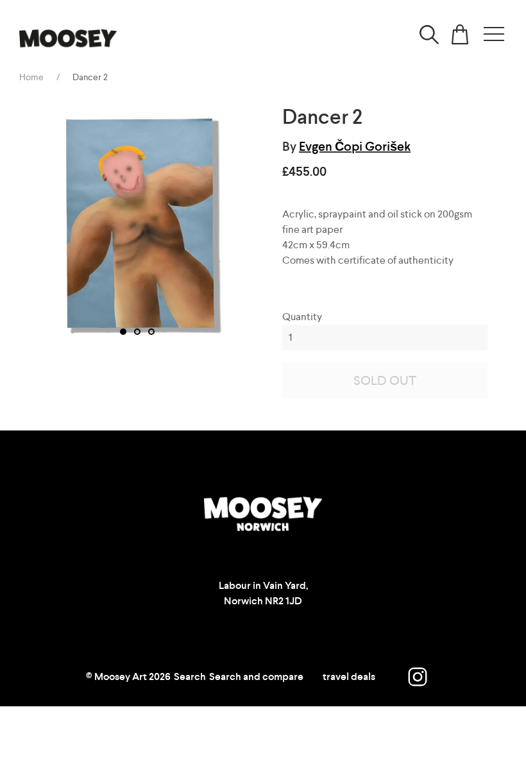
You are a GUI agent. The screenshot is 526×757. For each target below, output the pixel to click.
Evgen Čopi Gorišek (355, 146)
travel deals (349, 676)
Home (31, 77)
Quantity (302, 316)
